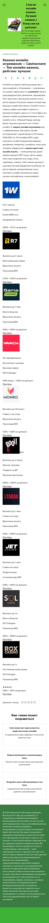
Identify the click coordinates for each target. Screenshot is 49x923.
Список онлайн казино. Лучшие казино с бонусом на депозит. (31, 16)
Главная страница (10, 54)
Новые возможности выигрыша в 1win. (24, 756)
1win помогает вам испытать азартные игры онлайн (24, 729)
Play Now (7, 231)
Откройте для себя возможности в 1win (24, 783)
